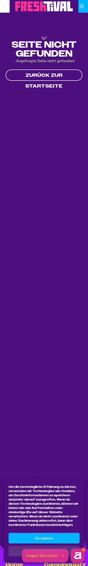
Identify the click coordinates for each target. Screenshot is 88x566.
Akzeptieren (44, 538)
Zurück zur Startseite (44, 76)
